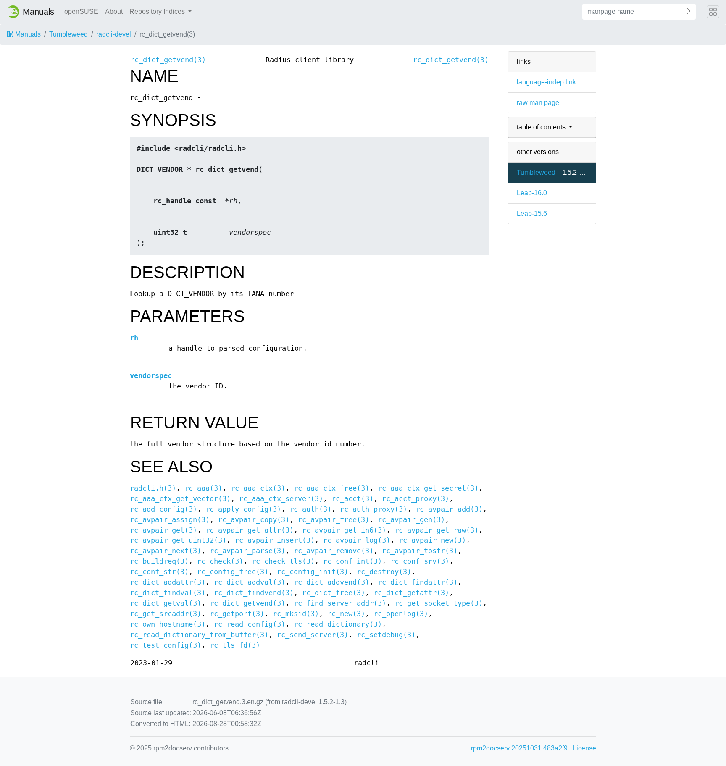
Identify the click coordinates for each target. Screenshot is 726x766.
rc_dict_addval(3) (249, 582)
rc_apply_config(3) (243, 509)
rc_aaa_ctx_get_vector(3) (180, 499)
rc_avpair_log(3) (356, 540)
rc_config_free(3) (232, 572)
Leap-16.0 (532, 193)
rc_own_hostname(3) (167, 624)
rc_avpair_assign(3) (170, 520)
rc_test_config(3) (165, 645)
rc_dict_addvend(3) (331, 582)
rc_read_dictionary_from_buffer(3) (199, 635)
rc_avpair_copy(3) (253, 520)
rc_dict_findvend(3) (254, 593)
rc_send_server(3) (312, 635)
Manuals (27, 34)
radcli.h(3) (153, 488)
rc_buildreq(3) (159, 561)
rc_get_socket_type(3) (439, 603)
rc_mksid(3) (296, 614)
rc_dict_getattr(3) (411, 593)
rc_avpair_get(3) (163, 530)
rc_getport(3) (237, 614)
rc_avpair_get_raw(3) (437, 530)
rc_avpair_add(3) (449, 509)
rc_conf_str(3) (159, 572)
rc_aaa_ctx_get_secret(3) (428, 488)
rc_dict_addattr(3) (167, 582)
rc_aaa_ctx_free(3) (331, 488)
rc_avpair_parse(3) (247, 551)
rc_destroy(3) (384, 572)
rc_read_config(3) (249, 624)
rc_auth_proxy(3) (373, 509)
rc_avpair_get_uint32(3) (178, 540)
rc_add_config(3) (163, 509)
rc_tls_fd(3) (235, 645)
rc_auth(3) (310, 509)
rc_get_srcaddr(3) (165, 614)
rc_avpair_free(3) (333, 520)
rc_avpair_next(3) (165, 551)
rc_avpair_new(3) (432, 540)
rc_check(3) (220, 561)
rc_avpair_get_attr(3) (249, 530)
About (114, 11)
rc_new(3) (346, 614)
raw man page (538, 102)
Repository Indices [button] (158, 11)
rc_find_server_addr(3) (340, 603)
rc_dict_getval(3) (165, 603)
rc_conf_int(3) (352, 561)
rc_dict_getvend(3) (168, 60)
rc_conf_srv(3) (419, 561)
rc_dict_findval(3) (167, 593)
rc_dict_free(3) (333, 593)
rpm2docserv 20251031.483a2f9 (519, 748)
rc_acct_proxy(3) (415, 499)
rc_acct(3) (352, 499)
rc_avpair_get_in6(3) (344, 530)
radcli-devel (113, 34)
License (584, 748)
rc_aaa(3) (203, 488)
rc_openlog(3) (401, 614)
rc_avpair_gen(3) (411, 520)
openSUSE (81, 11)
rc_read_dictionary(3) (338, 624)
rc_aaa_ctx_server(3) (281, 499)
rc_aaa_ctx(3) (258, 488)
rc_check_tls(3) (283, 561)
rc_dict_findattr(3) (418, 582)
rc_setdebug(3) (386, 635)
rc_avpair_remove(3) (334, 551)
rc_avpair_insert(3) (275, 540)
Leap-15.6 (532, 213)
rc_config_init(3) (312, 572)
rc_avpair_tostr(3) (420, 551)
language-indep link (546, 82)
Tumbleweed (68, 34)
